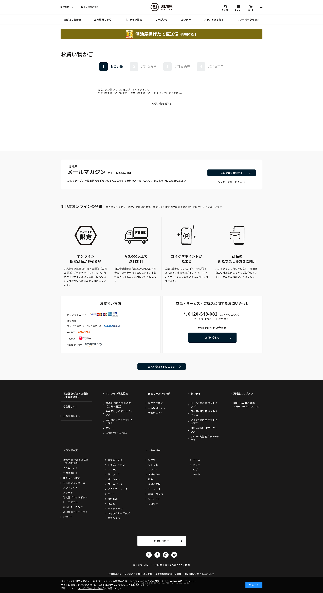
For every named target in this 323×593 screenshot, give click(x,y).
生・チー (113, 493)
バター (196, 464)
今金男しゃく (70, 406)
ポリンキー (114, 479)
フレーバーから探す (248, 19)
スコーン (113, 469)
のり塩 (152, 459)
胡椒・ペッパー (157, 493)
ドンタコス (114, 474)
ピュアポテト (70, 502)
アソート (111, 428)
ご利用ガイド (69, 7)
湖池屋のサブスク (243, 393)
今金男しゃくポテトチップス (119, 413)
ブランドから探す (214, 19)
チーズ (196, 459)
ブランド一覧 (70, 450)
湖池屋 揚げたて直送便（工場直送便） (75, 395)
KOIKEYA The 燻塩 (116, 433)
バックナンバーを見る (230, 182)
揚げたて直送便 (72, 19)
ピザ (195, 469)
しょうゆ (153, 503)
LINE (174, 555)
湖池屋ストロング (73, 507)
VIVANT (67, 517)
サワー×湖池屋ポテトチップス (205, 438)
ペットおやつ (115, 508)
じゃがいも (161, 19)
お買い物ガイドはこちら (161, 366)
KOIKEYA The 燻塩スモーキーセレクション (247, 404)
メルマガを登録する (231, 173)
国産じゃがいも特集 (159, 393)
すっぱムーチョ (116, 464)
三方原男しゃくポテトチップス (119, 421)
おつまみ (186, 19)
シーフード (154, 498)
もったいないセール (74, 482)
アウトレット (70, 487)
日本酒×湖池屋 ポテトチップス (204, 413)
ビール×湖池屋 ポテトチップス (204, 404)
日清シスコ (114, 518)
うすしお (153, 464)
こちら (251, 276)
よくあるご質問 (91, 7)
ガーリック (154, 489)
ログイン (225, 10)
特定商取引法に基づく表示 (168, 574)
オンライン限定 (133, 19)
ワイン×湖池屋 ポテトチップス (204, 421)
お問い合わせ (212, 337)
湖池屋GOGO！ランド (176, 565)
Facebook (157, 555)
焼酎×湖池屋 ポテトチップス (204, 430)
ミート (196, 474)
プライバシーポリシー (90, 588)
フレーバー (154, 450)
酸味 (150, 479)
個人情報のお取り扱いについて (199, 574)
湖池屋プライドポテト (75, 497)
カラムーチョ (115, 459)
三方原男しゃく (103, 19)
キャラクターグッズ (119, 513)
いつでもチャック (118, 489)
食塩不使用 (154, 484)
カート (251, 10)
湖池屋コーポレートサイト (146, 565)
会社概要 (147, 574)
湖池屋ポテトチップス (75, 512)
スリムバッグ (115, 484)
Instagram (166, 555)
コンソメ (153, 469)
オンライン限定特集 (117, 393)
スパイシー (154, 474)
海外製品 (113, 498)
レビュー (238, 10)
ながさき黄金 (155, 403)
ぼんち (111, 503)
